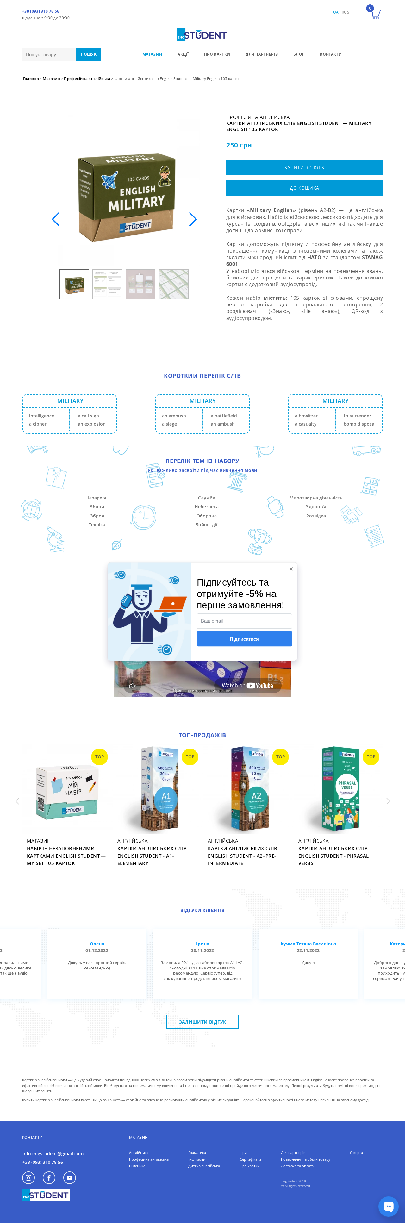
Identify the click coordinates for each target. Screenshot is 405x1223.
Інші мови (196, 1159)
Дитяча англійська (204, 1165)
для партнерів (262, 54)
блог (298, 54)
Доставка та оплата (297, 1165)
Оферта (356, 1152)
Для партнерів (293, 1152)
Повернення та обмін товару (305, 1159)
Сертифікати (250, 1159)
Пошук (89, 54)
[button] (193, 219)
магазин (152, 54)
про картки (217, 54)
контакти (331, 54)
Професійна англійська (149, 1159)
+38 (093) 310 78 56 (40, 11)
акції (183, 54)
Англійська (138, 1152)
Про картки (249, 1165)
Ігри (243, 1152)
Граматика (197, 1152)
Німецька (137, 1165)
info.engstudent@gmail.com (53, 1154)
